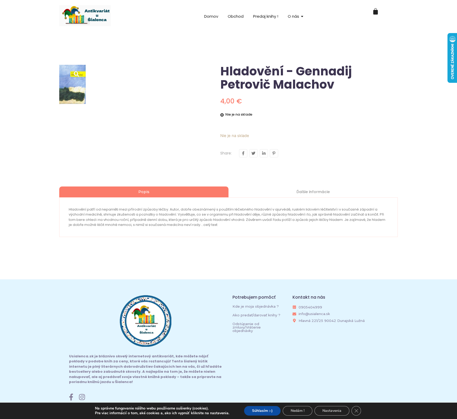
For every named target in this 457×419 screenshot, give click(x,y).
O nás (293, 16)
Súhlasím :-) (262, 410)
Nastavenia (331, 410)
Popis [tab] (143, 191)
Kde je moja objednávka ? (255, 306)
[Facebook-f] (71, 397)
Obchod (236, 16)
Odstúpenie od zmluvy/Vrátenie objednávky (246, 327)
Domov (211, 16)
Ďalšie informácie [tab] (313, 191)
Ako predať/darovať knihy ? (256, 315)
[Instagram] (82, 397)
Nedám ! (297, 410)
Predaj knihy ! (265, 16)
